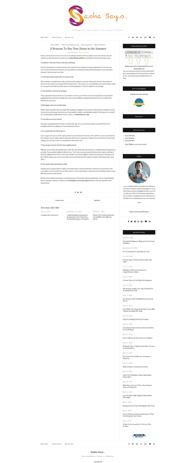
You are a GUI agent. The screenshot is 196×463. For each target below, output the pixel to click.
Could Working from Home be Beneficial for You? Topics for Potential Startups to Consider (78, 217)
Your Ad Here (129, 138)
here (148, 71)
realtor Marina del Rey (77, 58)
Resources (69, 37)
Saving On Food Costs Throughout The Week (138, 406)
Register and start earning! (139, 94)
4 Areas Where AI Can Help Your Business (137, 280)
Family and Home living (70, 44)
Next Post (97, 200)
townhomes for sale (82, 114)
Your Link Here (130, 136)
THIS (130, 144)
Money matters (100, 44)
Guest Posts (57, 37)
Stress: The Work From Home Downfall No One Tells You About (103, 217)
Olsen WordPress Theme (92, 456)
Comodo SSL (98, 462)
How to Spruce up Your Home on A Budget (137, 338)
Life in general (86, 44)
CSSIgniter (109, 456)
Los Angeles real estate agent (78, 180)
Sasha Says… (98, 452)
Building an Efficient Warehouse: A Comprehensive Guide (135, 271)
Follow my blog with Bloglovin (139, 212)
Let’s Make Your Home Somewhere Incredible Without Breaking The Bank (139, 310)
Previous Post (59, 200)
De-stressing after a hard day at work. (136, 252)
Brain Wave (55, 44)
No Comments (84, 52)
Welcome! (45, 37)
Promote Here (130, 140)
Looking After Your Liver (49, 215)
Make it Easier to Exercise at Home (135, 367)
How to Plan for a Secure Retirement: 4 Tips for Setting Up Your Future (138, 415)
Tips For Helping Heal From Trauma (135, 319)
